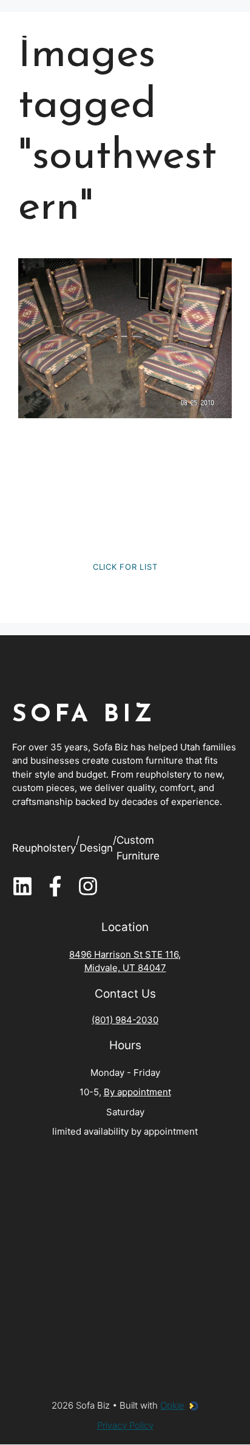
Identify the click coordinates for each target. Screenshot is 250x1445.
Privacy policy (125, 1425)
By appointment (137, 1092)
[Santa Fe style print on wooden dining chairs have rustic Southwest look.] (125, 338)
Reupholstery (44, 848)
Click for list (125, 567)
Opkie (172, 1405)
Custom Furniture (138, 848)
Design (96, 848)
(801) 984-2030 (125, 1020)
